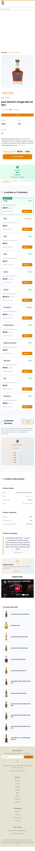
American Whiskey (14, 52)
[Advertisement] (17, 25)
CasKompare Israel (17, 833)
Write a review (28, 422)
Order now (16, 571)
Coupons (17, 802)
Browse (17, 781)
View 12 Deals (19, 156)
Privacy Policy (17, 818)
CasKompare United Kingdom (17, 830)
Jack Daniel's (29, 496)
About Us (17, 812)
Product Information (28, 180)
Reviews (16, 180)
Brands (17, 787)
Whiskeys (4, 52)
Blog (17, 793)
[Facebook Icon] (17, 762)
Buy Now (26, 211)
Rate (18, 115)
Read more (21, 145)
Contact (17, 815)
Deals (17, 784)
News (17, 796)
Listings (7, 180)
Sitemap (17, 821)
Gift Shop (17, 799)
